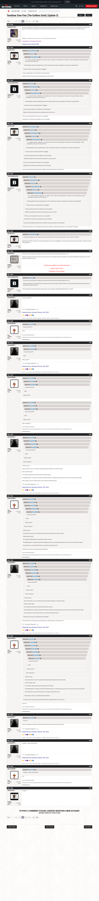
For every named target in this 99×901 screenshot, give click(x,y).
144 (26, 21)
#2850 (90, 231)
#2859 (90, 560)
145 (29, 21)
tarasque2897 (31, 324)
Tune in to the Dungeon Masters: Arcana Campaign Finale (46, 2)
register (59, 811)
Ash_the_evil (32, 53)
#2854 (90, 321)
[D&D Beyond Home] (6, 6)
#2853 (90, 295)
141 (16, 21)
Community (43, 6)
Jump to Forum (49, 826)
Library (33, 6)
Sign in (82, 6)
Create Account (91, 6)
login (49, 811)
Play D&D (16, 6)
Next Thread (88, 826)
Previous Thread (11, 826)
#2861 (90, 714)
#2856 (90, 375)
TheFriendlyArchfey (32, 50)
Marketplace (54, 6)
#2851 (90, 251)
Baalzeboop (30, 277)
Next (37, 21)
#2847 (90, 80)
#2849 (90, 173)
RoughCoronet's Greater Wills (30, 44)
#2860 (90, 635)
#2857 (90, 434)
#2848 (90, 123)
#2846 (90, 47)
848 (33, 21)
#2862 (90, 740)
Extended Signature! (26, 339)
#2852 (90, 274)
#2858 (90, 495)
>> (37, 50)
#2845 (90, 24)
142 (19, 21)
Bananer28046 (31, 346)
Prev (9, 21)
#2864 (90, 788)
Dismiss (67, 1)
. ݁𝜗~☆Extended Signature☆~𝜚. (30, 309)
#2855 (90, 342)
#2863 (90, 766)
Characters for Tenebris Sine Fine (31, 41)
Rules (25, 6)
